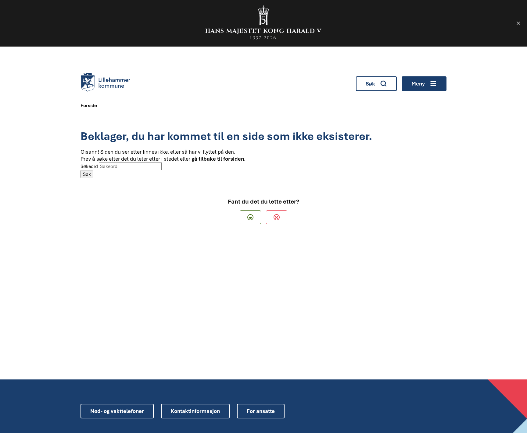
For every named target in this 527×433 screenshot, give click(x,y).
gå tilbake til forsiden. (219, 158)
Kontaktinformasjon (195, 410)
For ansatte (261, 410)
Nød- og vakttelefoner (117, 410)
